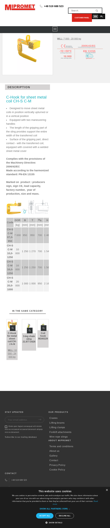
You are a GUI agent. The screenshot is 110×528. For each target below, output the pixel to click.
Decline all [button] (64, 515)
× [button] (107, 490)
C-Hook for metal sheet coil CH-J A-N (12, 338)
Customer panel (82, 18)
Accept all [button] (44, 515)
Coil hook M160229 (43, 336)
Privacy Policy (57, 465)
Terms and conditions (61, 446)
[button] (13, 328)
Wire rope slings (58, 437)
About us (54, 451)
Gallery (53, 456)
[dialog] (55, 507)
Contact (53, 460)
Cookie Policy (57, 469)
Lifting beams (56, 423)
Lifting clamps (57, 427)
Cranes (53, 418)
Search (98, 11)
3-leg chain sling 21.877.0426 (29, 339)
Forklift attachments (60, 432)
